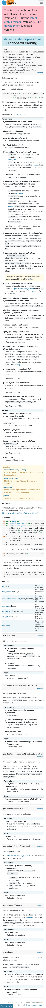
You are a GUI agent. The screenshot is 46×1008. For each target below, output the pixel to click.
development (12, 25)
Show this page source (35, 1005)
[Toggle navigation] (41, 2)
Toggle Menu (6, 1006)
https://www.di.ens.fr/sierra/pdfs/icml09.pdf (20, 513)
